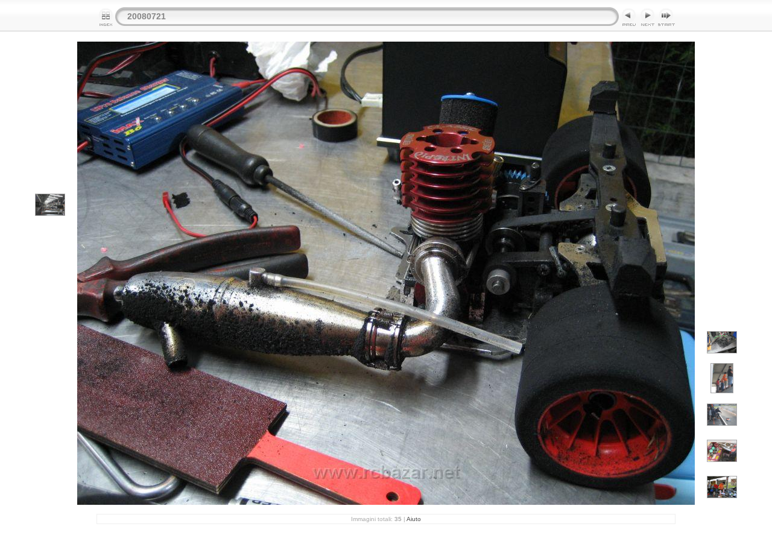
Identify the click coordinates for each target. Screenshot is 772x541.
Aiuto (414, 519)
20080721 (146, 16)
